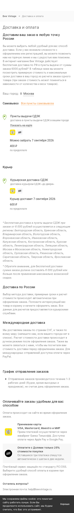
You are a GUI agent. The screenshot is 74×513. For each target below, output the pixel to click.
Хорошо (65, 504)
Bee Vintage (9, 16)
